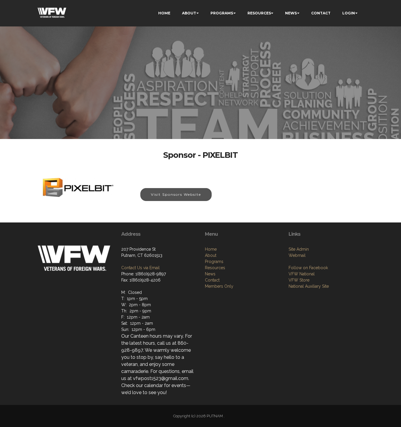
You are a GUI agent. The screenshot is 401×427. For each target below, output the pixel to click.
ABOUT (189, 13)
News (210, 274)
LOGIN (348, 13)
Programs (214, 261)
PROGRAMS (221, 13)
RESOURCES (259, 13)
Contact (212, 280)
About (210, 255)
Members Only (219, 286)
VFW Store (299, 280)
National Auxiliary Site (309, 286)
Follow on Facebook (308, 267)
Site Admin (299, 249)
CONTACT (321, 13)
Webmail (297, 255)
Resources (215, 267)
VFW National (302, 274)
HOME (164, 13)
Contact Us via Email (140, 267)
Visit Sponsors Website (176, 194)
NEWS (291, 13)
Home (211, 249)
